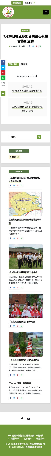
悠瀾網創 (30, 447)
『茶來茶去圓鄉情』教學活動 (22, 321)
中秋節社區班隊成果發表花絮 (27, 90)
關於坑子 (15, 438)
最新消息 (25, 30)
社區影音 (30, 3)
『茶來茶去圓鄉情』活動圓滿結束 (24, 360)
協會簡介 (28, 438)
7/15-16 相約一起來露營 (20, 383)
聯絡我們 (40, 438)
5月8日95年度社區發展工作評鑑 (23, 272)
